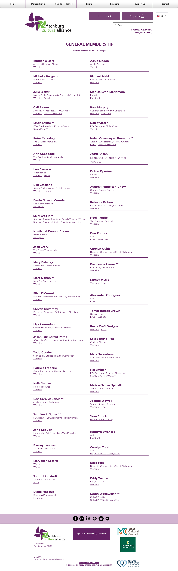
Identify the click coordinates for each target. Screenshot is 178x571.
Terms (82, 562)
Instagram (38, 237)
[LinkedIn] (88, 518)
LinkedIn (48, 191)
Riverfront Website (71, 222)
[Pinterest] (94, 518)
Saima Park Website (43, 129)
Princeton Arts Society (101, 419)
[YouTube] (101, 518)
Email (47, 98)
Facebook (38, 206)
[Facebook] (75, 518)
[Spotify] (107, 518)
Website (37, 67)
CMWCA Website (53, 113)
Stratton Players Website (46, 222)
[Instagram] (81, 518)
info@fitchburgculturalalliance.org (49, 559)
